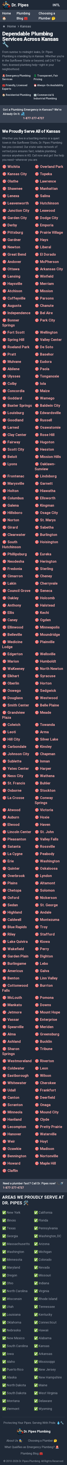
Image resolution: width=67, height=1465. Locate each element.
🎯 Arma (42, 732)
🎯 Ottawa (10, 269)
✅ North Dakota (14, 1385)
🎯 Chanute (44, 305)
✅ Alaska (9, 1377)
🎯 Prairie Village (49, 232)
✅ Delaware (43, 1401)
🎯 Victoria (44, 810)
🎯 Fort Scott (13, 332)
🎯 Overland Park (49, 166)
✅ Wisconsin (12, 1299)
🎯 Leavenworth (15, 203)
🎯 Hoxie (42, 817)
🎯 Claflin (10, 1171)
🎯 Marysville (13, 483)
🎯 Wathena (44, 776)
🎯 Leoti (9, 732)
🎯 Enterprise (46, 1019)
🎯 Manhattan (46, 188)
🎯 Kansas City (14, 174)
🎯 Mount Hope (47, 1012)
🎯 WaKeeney (13, 668)
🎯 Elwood (10, 824)
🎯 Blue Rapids (14, 927)
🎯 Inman (42, 761)
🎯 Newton (11, 247)
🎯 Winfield (44, 276)
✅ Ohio (7, 1283)
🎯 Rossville (45, 846)
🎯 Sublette (11, 761)
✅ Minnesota (12, 1259)
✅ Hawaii (41, 1330)
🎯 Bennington (14, 1156)
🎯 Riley (8, 934)
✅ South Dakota (14, 1393)
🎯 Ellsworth (45, 498)
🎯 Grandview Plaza (13, 715)
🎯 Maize (42, 391)
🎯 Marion (10, 661)
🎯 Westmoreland (17, 1061)
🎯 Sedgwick (45, 690)
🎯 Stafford (45, 934)
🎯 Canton (10, 1097)
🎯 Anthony (11, 605)
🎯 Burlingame (14, 963)
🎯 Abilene (10, 369)
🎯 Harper (43, 768)
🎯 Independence (16, 313)
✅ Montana (11, 1401)
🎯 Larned (10, 427)
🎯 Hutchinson (47, 203)
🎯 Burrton (44, 985)
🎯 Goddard (12, 398)
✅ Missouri (42, 1275)
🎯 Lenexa (10, 196)
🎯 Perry (42, 949)
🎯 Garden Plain (15, 956)
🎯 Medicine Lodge (12, 644)
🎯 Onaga (43, 1105)
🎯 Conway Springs (44, 800)
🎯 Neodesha (13, 561)
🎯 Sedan (10, 905)
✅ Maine (40, 1385)
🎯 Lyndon (43, 876)
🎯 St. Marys (45, 520)
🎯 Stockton (45, 790)
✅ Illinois (9, 1220)
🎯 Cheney (43, 576)
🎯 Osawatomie (48, 427)
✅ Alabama (42, 1338)
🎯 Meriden (44, 1027)
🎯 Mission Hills (48, 457)
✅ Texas (9, 1228)
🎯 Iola (40, 383)
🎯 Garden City (14, 218)
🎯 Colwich (11, 725)
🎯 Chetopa (11, 890)
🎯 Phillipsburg (14, 554)
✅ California (43, 1212)
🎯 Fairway (11, 442)
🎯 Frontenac (13, 476)
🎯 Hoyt (41, 1141)
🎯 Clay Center (14, 435)
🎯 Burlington (46, 535)
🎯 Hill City (11, 739)
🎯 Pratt (9, 354)
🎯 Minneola (12, 1112)
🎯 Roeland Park (15, 347)
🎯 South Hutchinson (11, 544)
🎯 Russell (43, 420)
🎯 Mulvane (11, 361)
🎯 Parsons (44, 298)
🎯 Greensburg (47, 1034)
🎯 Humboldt (45, 661)
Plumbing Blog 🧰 (32, 1453)
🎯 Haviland (12, 1119)
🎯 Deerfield (45, 1097)
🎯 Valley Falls (46, 839)
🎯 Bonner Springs (10, 322)
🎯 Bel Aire (44, 313)
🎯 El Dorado (45, 254)
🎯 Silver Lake (46, 739)
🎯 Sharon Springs (10, 1051)
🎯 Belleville (12, 634)
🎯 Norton (10, 520)
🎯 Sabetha (44, 527)
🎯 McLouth (12, 997)
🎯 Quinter (11, 868)
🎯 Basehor (44, 354)
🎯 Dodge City (46, 218)
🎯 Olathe (10, 181)
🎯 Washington (47, 861)
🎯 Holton (10, 491)
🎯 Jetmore (12, 1012)
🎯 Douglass (12, 698)
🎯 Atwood (11, 810)
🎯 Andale (43, 912)
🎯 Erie (8, 861)
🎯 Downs (43, 1005)
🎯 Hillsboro (12, 513)
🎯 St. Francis (13, 783)
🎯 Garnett (44, 483)
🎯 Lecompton (14, 1127)
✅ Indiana (41, 1283)
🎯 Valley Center (48, 340)
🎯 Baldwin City (47, 405)
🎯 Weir (8, 1141)
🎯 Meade (43, 712)
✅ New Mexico (13, 1338)
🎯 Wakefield (13, 949)
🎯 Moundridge (47, 634)
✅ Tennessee (44, 1307)
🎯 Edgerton (12, 654)
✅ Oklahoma (11, 1322)
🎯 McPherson (47, 262)
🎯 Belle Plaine (47, 705)
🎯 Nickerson (46, 898)
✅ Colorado (42, 1259)
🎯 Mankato (12, 1005)
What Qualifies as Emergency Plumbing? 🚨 (31, 1447)
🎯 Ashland (11, 1041)
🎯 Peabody (44, 854)
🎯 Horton (43, 683)
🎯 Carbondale (14, 746)
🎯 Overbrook (13, 876)
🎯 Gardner (11, 240)
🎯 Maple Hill (45, 1163)
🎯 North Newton (49, 668)
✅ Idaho (8, 1361)
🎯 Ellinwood (12, 627)
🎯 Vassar (10, 1019)
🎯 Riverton (44, 1061)
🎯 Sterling (44, 569)
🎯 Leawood (45, 210)
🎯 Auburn (10, 817)
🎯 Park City (45, 320)
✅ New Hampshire (48, 1377)
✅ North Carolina (15, 1291)
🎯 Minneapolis (47, 627)
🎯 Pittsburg (12, 232)
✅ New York (11, 1212)
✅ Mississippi (44, 1361)
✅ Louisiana (11, 1314)
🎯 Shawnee (12, 188)
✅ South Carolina (15, 1346)
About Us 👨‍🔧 (14, 1440)
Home (11, 26)
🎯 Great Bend (14, 254)
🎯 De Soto (44, 347)
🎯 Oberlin (10, 683)
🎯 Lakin (9, 583)
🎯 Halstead (45, 605)
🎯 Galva (42, 971)
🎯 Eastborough (15, 1075)
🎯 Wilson (43, 1075)
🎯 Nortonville (46, 1156)
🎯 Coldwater (13, 1068)
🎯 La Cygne (12, 854)
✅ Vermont (10, 1409)
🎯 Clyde (42, 1119)
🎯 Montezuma (47, 919)
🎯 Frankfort (45, 1090)
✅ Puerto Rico (12, 1369)
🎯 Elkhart (10, 676)
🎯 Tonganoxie (47, 376)
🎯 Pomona (44, 997)
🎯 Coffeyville (13, 298)
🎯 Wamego (44, 398)
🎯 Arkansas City (49, 269)
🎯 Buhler (43, 783)
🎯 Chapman (45, 754)
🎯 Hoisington (46, 542)
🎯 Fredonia (12, 569)
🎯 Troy (41, 927)
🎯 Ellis (8, 612)
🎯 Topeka (43, 174)
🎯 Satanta (11, 846)
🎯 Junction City (15, 210)
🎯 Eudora (43, 361)
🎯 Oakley (10, 598)
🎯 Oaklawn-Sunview (45, 466)
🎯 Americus (12, 971)
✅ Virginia (41, 1291)
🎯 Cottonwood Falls (15, 988)
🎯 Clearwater (14, 535)
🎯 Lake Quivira (15, 941)
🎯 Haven (42, 824)
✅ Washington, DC (47, 1236)
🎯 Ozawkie (11, 1149)
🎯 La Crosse (13, 798)
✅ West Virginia (46, 1393)
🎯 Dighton (44, 956)
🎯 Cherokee (45, 1083)
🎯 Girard (10, 527)
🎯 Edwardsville (48, 413)
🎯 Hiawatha (45, 491)
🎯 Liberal (43, 247)
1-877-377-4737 (33, 118)
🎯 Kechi (42, 612)
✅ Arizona (41, 1244)
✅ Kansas (41, 1346)
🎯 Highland (12, 912)
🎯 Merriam (44, 284)
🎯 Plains (10, 883)
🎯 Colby (9, 383)
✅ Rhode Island (45, 1299)
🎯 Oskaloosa (46, 868)
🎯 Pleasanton (14, 839)
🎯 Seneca (43, 591)
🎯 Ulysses (11, 376)
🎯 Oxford (10, 898)
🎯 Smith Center (15, 705)
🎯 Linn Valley (46, 978)
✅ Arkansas (43, 1354)
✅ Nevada (42, 1267)
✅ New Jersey (45, 1369)
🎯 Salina (42, 196)
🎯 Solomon (45, 890)
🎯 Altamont (45, 883)
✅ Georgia (10, 1236)
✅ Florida (41, 1220)
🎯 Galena (10, 505)
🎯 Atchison (12, 291)
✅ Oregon (9, 1275)
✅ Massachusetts (16, 1244)
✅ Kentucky (43, 1314)
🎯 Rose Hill (44, 435)
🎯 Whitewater (14, 1083)
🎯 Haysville (12, 284)
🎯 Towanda (45, 725)
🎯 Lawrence (45, 181)
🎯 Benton (10, 978)
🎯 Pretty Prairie (48, 1127)
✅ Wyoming (43, 1409)
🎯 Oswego (11, 690)
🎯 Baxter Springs (17, 405)
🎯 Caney (10, 620)
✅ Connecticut (45, 1322)
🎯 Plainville (44, 642)
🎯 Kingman (44, 505)
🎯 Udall (9, 1090)
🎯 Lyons (9, 464)
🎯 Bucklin (43, 1041)
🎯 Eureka (43, 554)
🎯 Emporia (44, 225)
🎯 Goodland (12, 420)
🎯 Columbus (13, 498)
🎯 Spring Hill (13, 340)
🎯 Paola (42, 369)
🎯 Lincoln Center (16, 832)
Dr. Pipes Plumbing (29, 1461)
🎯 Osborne (11, 790)
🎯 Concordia (13, 391)
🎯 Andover (11, 262)
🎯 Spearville (13, 1027)
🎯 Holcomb (45, 598)
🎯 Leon (41, 1068)
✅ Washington (13, 1252)
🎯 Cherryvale (46, 583)
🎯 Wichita (11, 166)
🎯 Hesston (44, 449)
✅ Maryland (11, 1267)
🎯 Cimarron (12, 576)
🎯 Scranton (12, 1105)
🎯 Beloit (9, 457)
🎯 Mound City (47, 1112)
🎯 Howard (11, 1163)
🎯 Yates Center (15, 768)
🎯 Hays (41, 240)
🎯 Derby (9, 225)
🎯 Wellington (46, 332)
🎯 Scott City (13, 449)
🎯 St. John (44, 832)
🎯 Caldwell (11, 919)
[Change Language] (57, 5)
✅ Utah (8, 1307)
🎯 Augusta (11, 305)
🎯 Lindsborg (46, 476)
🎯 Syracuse (45, 676)
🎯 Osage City (46, 513)
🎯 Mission (44, 291)
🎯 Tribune (43, 1049)
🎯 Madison (44, 1149)
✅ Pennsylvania (46, 1228)
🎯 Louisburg (13, 413)
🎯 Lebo (41, 963)
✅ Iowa (8, 1354)
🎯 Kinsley (43, 746)
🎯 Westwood (46, 698)
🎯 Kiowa (42, 941)
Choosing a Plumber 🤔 (42, 1440)
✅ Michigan (43, 1252)
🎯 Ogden (43, 620)
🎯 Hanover (11, 1134)
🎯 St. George (46, 905)
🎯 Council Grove (16, 591)
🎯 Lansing (11, 276)
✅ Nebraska (11, 1330)
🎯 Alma (9, 1034)
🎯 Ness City (12, 776)
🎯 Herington (45, 561)
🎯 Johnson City (15, 754)
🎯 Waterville (45, 1134)
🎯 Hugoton (44, 442)
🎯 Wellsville (45, 654)
